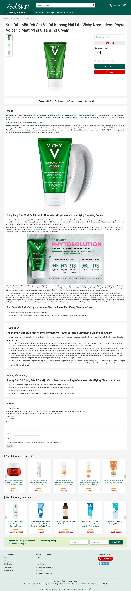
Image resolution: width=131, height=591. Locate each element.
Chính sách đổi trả (41, 570)
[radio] (97, 52)
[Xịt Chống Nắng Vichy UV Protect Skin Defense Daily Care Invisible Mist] (15, 469)
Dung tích (98, 48)
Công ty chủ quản (9, 561)
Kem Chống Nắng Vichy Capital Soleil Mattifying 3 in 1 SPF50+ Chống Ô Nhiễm (65, 483)
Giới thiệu (70, 13)
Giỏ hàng (38, 561)
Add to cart (109, 66)
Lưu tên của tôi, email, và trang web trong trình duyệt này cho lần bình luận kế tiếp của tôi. (35, 442)
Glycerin (39, 229)
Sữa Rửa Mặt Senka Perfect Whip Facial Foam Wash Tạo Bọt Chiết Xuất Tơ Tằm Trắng (15, 524)
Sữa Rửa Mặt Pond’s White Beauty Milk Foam (90, 523)
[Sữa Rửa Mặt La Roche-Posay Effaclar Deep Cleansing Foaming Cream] (65, 510)
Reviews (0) (89, 101)
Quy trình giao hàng (41, 564)
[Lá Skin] (17, 5)
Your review (10, 422)
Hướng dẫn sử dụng (74, 101)
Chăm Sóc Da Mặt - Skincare (17, 18)
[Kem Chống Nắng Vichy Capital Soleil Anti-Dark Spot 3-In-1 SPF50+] (115, 469)
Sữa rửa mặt (10, 115)
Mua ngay (110, 72)
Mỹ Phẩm (39, 13)
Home (6, 18)
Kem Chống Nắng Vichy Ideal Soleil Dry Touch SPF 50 (90, 482)
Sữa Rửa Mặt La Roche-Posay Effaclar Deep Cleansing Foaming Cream (65, 524)
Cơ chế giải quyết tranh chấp (44, 573)
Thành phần (59, 101)
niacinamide (61, 222)
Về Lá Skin (7, 558)
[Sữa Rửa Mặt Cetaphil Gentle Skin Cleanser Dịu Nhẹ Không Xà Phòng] (115, 510)
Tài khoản (38, 558)
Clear (95, 55)
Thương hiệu (49, 13)
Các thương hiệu (9, 567)
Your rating (10, 416)
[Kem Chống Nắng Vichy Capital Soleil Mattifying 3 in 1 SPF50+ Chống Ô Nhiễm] (65, 469)
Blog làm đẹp (60, 13)
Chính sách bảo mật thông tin (44, 567)
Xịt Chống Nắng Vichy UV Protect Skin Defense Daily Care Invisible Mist (16, 483)
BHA (54, 222)
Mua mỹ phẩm (8, 570)
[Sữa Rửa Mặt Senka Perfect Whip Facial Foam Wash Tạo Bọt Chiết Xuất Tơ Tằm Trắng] (15, 510)
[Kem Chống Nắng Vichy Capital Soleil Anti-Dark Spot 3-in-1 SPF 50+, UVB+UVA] (40, 469)
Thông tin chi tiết (45, 101)
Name (8, 434)
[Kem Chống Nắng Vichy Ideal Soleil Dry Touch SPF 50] (90, 469)
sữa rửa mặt (90, 115)
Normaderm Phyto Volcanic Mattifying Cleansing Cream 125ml (59, 115)
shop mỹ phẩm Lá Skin (34, 122)
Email (8, 438)
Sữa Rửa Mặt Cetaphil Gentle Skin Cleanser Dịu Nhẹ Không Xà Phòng (115, 524)
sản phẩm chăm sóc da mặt (19, 132)
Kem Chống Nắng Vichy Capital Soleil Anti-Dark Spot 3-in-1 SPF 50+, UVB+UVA (40, 483)
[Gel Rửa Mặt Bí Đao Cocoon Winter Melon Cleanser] (40, 510)
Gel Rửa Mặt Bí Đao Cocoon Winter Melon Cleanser (40, 523)
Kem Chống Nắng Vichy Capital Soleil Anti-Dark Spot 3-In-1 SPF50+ (115, 483)
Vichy (108, 37)
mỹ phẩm (40, 126)
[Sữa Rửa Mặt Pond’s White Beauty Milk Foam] (90, 510)
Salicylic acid (47, 222)
